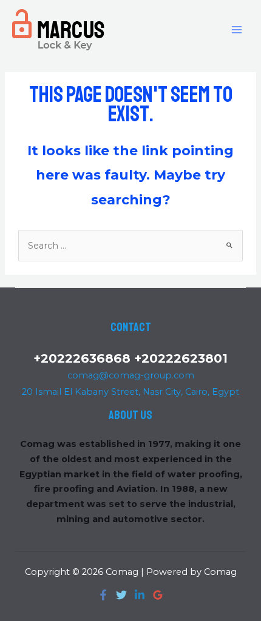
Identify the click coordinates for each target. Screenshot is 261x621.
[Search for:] (130, 245)
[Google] (157, 594)
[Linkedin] (139, 594)
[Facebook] (103, 594)
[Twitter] (121, 594)
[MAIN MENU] (237, 29)
